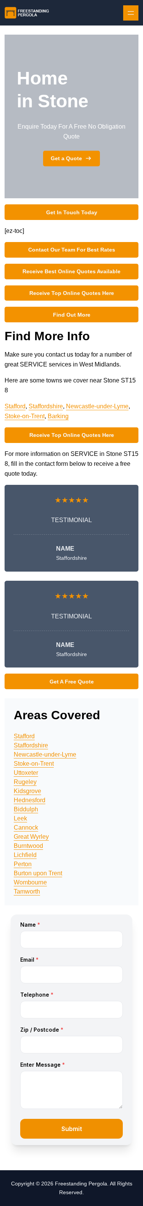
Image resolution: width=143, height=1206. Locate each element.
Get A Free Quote (72, 682)
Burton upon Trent (38, 873)
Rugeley (25, 782)
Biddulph (26, 809)
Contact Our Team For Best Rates (71, 250)
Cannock (26, 827)
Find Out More (71, 315)
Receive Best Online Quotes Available (71, 271)
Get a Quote (66, 158)
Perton (23, 864)
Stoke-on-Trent (25, 416)
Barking (58, 416)
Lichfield (25, 855)
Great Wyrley (31, 836)
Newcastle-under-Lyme (97, 406)
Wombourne (30, 882)
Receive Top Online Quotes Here (71, 293)
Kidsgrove (27, 791)
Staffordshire (46, 406)
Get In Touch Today (71, 212)
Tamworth (27, 891)
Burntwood (28, 846)
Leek (20, 818)
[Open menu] (130, 13)
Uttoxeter (26, 772)
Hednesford (29, 800)
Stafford (15, 406)
